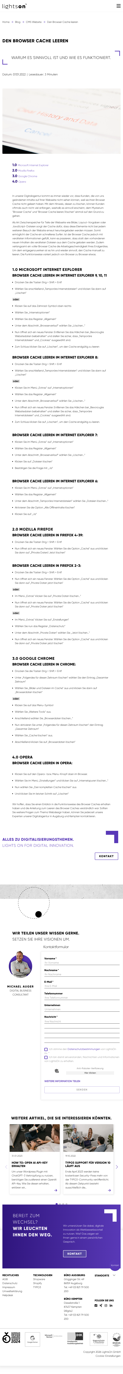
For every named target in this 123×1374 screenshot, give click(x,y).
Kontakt (74, 1253)
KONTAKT (106, 856)
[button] (119, 6)
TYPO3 (37, 1287)
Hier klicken (90, 1073)
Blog (17, 21)
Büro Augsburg (74, 1275)
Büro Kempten (73, 1298)
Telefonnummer (53, 993)
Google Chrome (24, 176)
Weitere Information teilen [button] (62, 1081)
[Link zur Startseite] (14, 6)
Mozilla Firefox (23, 170)
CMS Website (33, 21)
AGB (5, 1279)
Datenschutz (9, 1283)
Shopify (37, 1283)
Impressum (8, 1287)
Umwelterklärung (12, 1291)
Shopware (39, 1279)
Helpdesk (7, 1295)
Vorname (50, 958)
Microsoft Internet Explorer (30, 165)
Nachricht (50, 1016)
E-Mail (48, 981)
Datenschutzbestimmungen (84, 1049)
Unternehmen (52, 1005)
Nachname (51, 970)
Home (5, 21)
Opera (19, 181)
